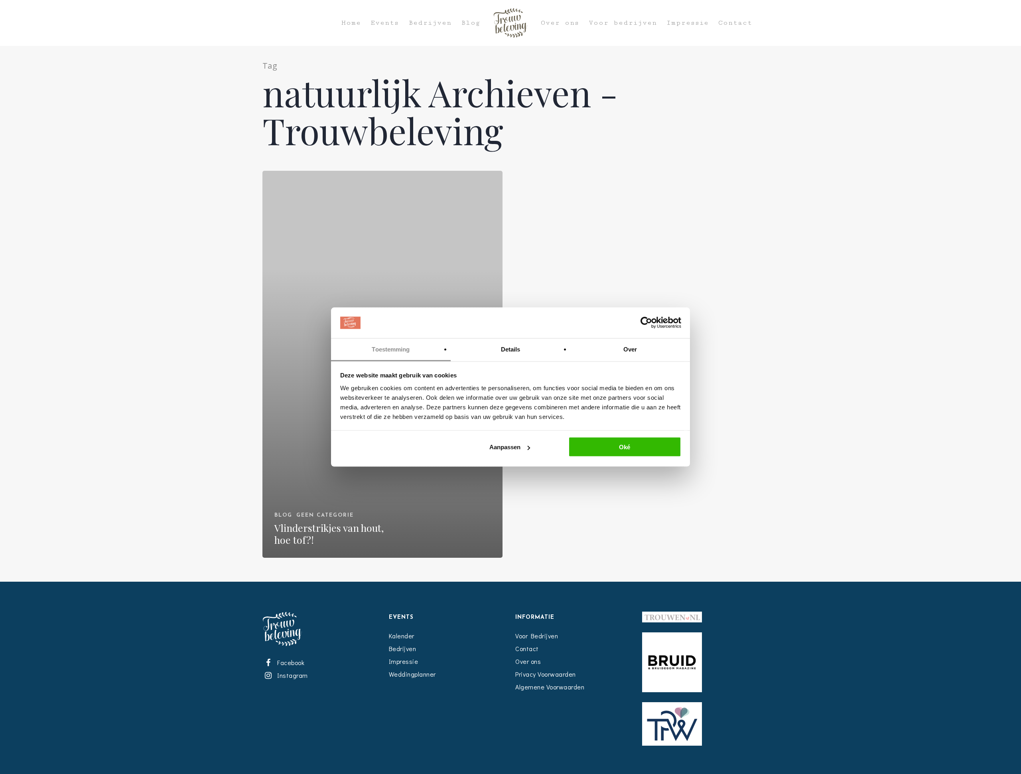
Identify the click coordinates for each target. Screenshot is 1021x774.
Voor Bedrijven (536, 636)
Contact (735, 23)
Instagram (291, 675)
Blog (470, 23)
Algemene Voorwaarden (549, 687)
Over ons (560, 23)
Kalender (401, 636)
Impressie (687, 23)
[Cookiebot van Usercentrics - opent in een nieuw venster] (646, 323)
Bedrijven (429, 23)
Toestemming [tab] (391, 349)
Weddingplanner (412, 674)
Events (385, 23)
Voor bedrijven (623, 23)
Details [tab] (510, 349)
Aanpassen (504, 447)
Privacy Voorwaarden (545, 674)
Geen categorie (325, 515)
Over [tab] (630, 349)
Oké (624, 447)
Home (351, 23)
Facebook (289, 662)
